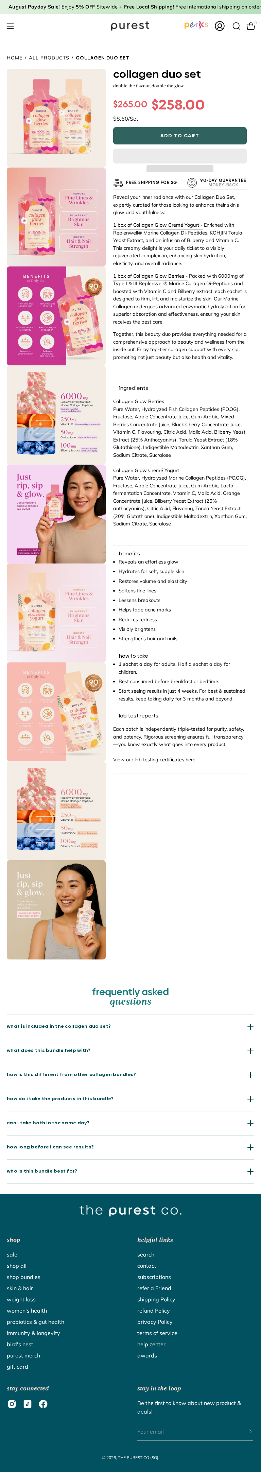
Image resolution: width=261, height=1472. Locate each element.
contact (146, 1265)
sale (12, 1254)
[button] (180, 156)
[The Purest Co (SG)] (130, 26)
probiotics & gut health (35, 1321)
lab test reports (138, 715)
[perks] (196, 25)
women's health (27, 1310)
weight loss (21, 1299)
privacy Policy (155, 1321)
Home (14, 58)
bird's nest (20, 1344)
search (145, 1254)
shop (13, 1240)
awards (147, 1355)
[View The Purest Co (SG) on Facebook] (43, 1404)
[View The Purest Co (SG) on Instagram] (12, 1404)
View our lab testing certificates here (154, 760)
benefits (129, 553)
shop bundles (23, 1277)
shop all (17, 1265)
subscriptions (154, 1277)
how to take (133, 656)
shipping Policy (156, 1299)
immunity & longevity (33, 1333)
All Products (49, 58)
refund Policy (153, 1310)
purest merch (23, 1355)
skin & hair (20, 1288)
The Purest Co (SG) (138, 1457)
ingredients (133, 388)
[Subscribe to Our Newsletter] (243, 1432)
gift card (17, 1366)
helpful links (155, 1240)
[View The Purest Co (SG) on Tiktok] (27, 1404)
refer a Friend (154, 1288)
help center (151, 1344)
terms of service (157, 1333)
